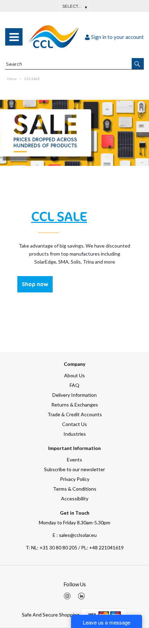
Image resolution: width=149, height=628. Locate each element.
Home (12, 79)
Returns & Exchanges (74, 405)
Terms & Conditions (74, 489)
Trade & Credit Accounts (74, 414)
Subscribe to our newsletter (74, 469)
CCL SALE (32, 79)
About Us (74, 375)
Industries (74, 434)
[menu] (14, 37)
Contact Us (74, 424)
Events (74, 459)
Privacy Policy (74, 479)
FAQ (74, 385)
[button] (138, 63)
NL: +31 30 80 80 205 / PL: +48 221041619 (75, 547)
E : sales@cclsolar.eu (75, 535)
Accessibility (74, 498)
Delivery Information (74, 395)
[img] (67, 596)
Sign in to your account (117, 37)
